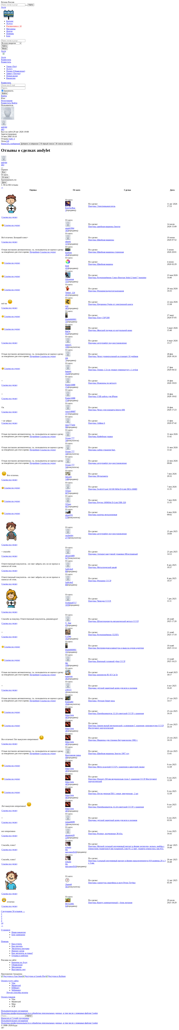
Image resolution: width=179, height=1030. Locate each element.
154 (66, 387)
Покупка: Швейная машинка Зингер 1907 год (108, 753)
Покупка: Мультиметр (98, 476)
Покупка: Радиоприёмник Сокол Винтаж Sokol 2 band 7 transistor (117, 277)
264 (66, 255)
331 (66, 282)
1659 (67, 605)
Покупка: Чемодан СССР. (99, 601)
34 (66, 440)
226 (66, 838)
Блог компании (18, 935)
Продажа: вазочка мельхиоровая (102, 514)
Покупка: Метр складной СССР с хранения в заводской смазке (116, 767)
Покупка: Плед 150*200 (99, 318)
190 (66, 347)
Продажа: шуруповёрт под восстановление (107, 343)
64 (66, 906)
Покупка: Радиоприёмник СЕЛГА (103, 635)
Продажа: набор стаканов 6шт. (101, 450)
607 (66, 493)
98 (66, 427)
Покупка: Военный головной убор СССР (106, 661)
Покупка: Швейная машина (100, 264)
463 (2, 129)
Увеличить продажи (20, 948)
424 (66, 268)
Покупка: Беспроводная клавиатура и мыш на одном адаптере (116, 648)
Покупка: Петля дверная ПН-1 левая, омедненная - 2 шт (113, 793)
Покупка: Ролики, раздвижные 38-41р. (105, 833)
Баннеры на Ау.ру (19, 962)
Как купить (17, 944)
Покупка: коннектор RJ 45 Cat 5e (103, 675)
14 (2, 923)
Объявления (17, 965)
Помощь (5, 941)
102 (66, 639)
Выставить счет (19, 969)
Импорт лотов (18, 951)
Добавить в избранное (30, 144)
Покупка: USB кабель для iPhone (103, 396)
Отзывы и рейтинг (20, 955)
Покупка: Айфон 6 (96, 423)
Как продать (17, 946)
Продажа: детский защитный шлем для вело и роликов (112, 688)
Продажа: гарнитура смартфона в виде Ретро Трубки (111, 883)
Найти (4, 46)
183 (66, 230)
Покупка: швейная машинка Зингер (104, 226)
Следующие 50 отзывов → (13, 911)
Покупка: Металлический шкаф (102, 567)
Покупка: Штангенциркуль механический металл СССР (113, 621)
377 (66, 414)
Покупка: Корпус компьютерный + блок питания (110, 902)
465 (66, 717)
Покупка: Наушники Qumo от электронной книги (110, 304)
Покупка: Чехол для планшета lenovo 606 (106, 410)
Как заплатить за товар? (22, 953)
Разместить (6, 60)
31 (66, 322)
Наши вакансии (19, 932)
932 (66, 334)
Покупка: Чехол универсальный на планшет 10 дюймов (113, 356)
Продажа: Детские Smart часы (101, 701)
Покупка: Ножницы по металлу (102, 383)
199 (66, 665)
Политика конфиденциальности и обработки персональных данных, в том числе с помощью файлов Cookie (49, 1013)
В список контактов (63, 144)
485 (66, 308)
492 (66, 679)
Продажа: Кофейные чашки (100, 436)
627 (66, 558)
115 (66, 244)
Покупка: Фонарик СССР (99, 581)
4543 (74, 852)
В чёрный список (47, 144)
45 (66, 625)
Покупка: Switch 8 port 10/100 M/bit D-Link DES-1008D (112, 489)
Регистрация (6, 100)
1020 (67, 374)
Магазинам (16, 967)
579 (66, 517)
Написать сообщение (10, 144)
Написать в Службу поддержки (15, 1018)
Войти (4, 96)
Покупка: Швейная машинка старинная (106, 252)
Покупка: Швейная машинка (101, 240)
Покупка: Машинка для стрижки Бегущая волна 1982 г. (113, 740)
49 (66, 757)
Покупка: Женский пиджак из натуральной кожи (110, 330)
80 (66, 571)
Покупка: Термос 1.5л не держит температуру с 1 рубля (113, 370)
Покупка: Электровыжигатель (101, 206)
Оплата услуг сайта (9, 981)
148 (66, 479)
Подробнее (34, 252)
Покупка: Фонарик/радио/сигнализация (106, 291)
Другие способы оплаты (17, 992)
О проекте (5, 930)
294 (66, 704)
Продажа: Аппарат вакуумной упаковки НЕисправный (113, 554)
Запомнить (8, 91)
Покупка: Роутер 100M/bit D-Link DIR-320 (107, 502)
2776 (67, 538)
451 (66, 295)
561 (66, 887)
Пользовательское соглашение (14, 1011)
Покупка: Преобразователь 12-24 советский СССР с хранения (116, 713)
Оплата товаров (8, 997)
